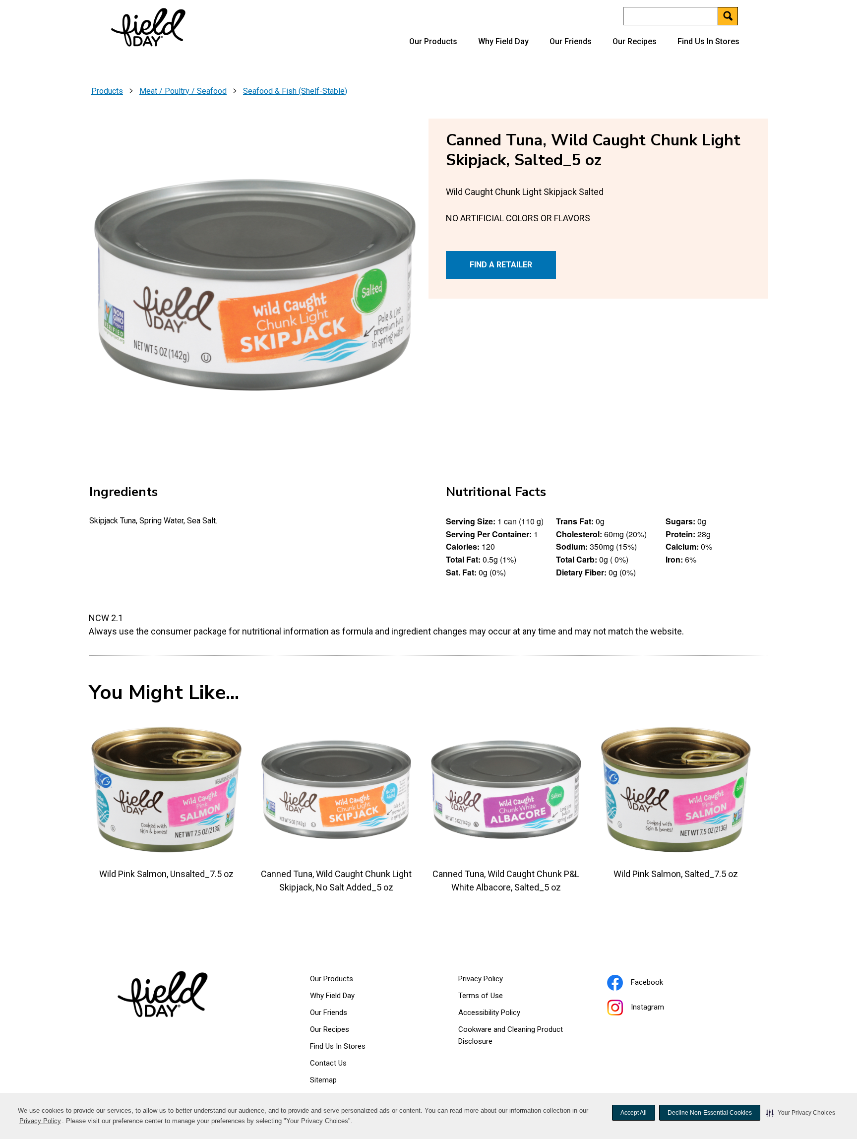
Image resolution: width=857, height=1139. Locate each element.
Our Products (433, 41)
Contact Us (328, 1063)
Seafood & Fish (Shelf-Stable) (295, 91)
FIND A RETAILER (501, 264)
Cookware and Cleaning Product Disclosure (510, 1037)
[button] (800, 1113)
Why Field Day (503, 41)
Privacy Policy (40, 1122)
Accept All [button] (633, 1112)
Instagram (660, 1008)
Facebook (659, 983)
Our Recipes (634, 41)
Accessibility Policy (501, 1014)
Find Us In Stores (708, 41)
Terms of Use (493, 997)
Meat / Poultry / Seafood (183, 91)
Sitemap (323, 1080)
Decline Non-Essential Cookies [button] (710, 1112)
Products (107, 91)
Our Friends (571, 41)
